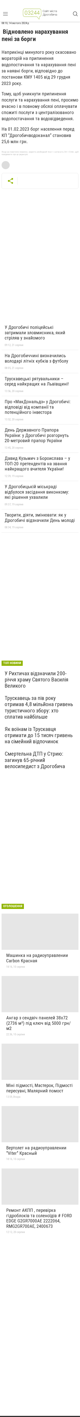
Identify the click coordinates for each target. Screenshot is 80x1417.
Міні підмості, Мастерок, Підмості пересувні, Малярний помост (39, 1088)
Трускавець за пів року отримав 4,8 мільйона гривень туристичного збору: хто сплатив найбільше (39, 707)
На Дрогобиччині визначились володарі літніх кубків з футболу (36, 358)
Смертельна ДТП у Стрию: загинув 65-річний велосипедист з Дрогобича (35, 760)
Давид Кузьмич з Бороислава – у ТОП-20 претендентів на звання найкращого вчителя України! (37, 464)
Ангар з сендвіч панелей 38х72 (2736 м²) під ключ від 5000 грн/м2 (38, 1023)
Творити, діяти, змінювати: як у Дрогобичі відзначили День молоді (40, 517)
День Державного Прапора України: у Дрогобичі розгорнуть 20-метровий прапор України (37, 435)
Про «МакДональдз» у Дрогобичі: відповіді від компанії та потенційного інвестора (37, 407)
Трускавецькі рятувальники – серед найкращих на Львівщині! (37, 381)
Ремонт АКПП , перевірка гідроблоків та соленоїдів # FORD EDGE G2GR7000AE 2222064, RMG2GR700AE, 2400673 (39, 1218)
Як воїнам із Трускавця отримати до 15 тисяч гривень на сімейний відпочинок (39, 735)
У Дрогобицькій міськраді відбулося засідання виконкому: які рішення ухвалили (37, 492)
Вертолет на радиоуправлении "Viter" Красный (36, 1150)
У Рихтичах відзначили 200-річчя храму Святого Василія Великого (36, 679)
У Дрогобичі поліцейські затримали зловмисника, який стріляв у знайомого (35, 333)
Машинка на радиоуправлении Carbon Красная (37, 958)
